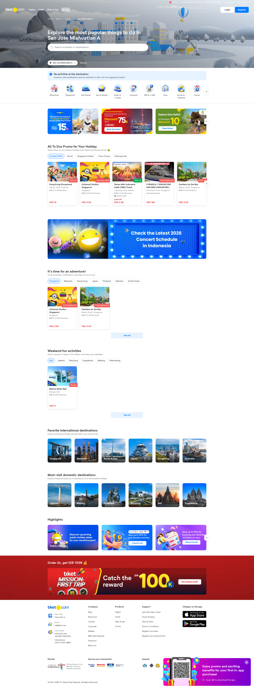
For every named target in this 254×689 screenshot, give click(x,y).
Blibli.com (92, 645)
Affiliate (91, 631)
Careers (91, 622)
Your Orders (229, 2)
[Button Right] (206, 92)
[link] (227, 10)
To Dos (118, 626)
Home (50, 19)
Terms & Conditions (150, 626)
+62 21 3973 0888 (63, 643)
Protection (92, 641)
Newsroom (92, 617)
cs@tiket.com (60, 625)
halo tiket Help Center (151, 612)
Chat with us (60, 617)
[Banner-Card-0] (127, 239)
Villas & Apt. (120, 622)
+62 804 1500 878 (63, 636)
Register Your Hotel (150, 631)
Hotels (117, 617)
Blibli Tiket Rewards (213, 2)
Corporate (92, 626)
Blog (90, 612)
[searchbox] (99, 47)
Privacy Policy (147, 622)
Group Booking (148, 617)
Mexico (59, 19)
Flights (118, 612)
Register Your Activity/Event (153, 636)
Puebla (68, 19)
